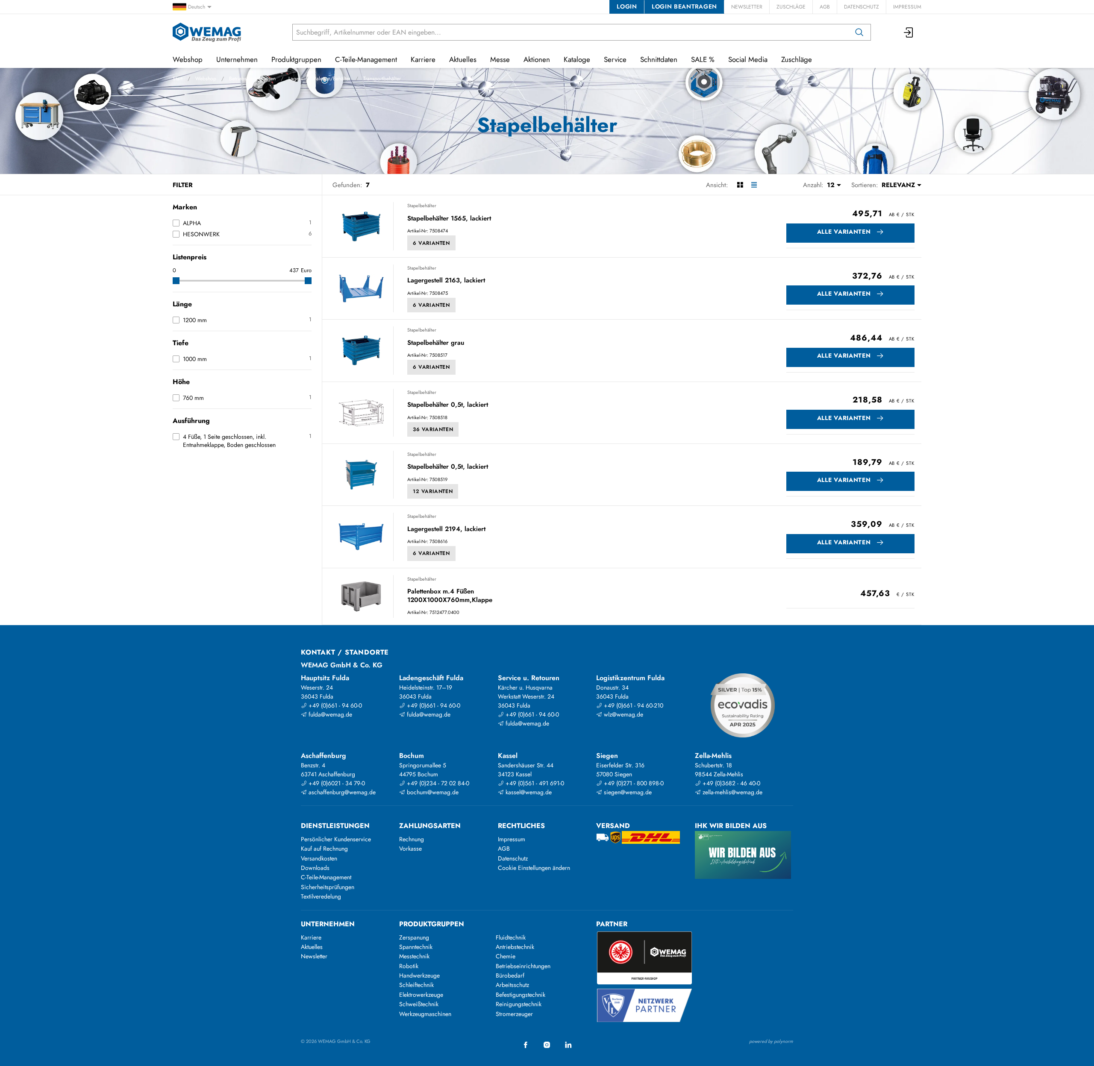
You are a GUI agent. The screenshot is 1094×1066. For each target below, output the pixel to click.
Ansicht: (717, 185)
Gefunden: (347, 185)
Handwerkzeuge (419, 975)
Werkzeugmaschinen (425, 1014)
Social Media (748, 59)
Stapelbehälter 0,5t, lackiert (447, 405)
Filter (183, 185)
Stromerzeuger (514, 1014)
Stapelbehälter (421, 205)
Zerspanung (414, 937)
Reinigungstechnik (518, 1004)
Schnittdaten (658, 59)
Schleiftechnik (416, 985)
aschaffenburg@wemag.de (341, 792)
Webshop (205, 78)
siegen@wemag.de (627, 792)
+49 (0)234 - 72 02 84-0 (437, 783)
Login (627, 6)
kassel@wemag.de (528, 792)
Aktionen (536, 59)
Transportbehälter (382, 78)
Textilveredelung (321, 896)
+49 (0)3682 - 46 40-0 (730, 783)
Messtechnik (414, 956)
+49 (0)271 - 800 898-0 (633, 783)
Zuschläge (791, 7)
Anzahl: (813, 185)
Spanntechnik (415, 947)
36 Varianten (433, 429)
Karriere (423, 59)
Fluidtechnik (511, 937)
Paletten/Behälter (331, 78)
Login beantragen (684, 6)
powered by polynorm (771, 1041)
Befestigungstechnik (520, 994)
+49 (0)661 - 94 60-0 (334, 705)
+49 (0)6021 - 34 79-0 (336, 783)
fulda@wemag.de (329, 714)
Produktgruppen (296, 59)
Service (615, 59)
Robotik (408, 966)
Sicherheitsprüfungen (327, 887)
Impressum (907, 7)
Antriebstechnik (515, 947)
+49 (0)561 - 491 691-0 (534, 783)
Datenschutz (861, 7)
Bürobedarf (510, 975)
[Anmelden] (909, 32)
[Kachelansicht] (740, 185)
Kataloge (577, 59)
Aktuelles (462, 59)
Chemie (505, 956)
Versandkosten (319, 858)
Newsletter (746, 7)
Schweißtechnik (418, 1004)
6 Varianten (431, 243)
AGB (825, 7)
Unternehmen (237, 59)
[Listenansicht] (754, 185)
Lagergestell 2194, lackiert (446, 529)
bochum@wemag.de (432, 792)
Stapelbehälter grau (435, 343)
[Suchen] (859, 32)
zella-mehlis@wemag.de (731, 792)
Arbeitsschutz (512, 985)
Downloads (315, 867)
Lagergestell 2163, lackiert (446, 280)
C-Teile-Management (366, 59)
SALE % (703, 59)
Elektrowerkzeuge (421, 994)
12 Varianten (433, 491)
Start (177, 78)
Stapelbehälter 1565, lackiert (449, 218)
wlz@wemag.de (622, 714)
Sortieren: (864, 185)
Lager (294, 78)
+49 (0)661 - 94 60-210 (632, 705)
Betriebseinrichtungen (252, 78)
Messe (500, 59)
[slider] (176, 280)
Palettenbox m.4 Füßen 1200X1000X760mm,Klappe (449, 595)
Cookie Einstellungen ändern (534, 867)
